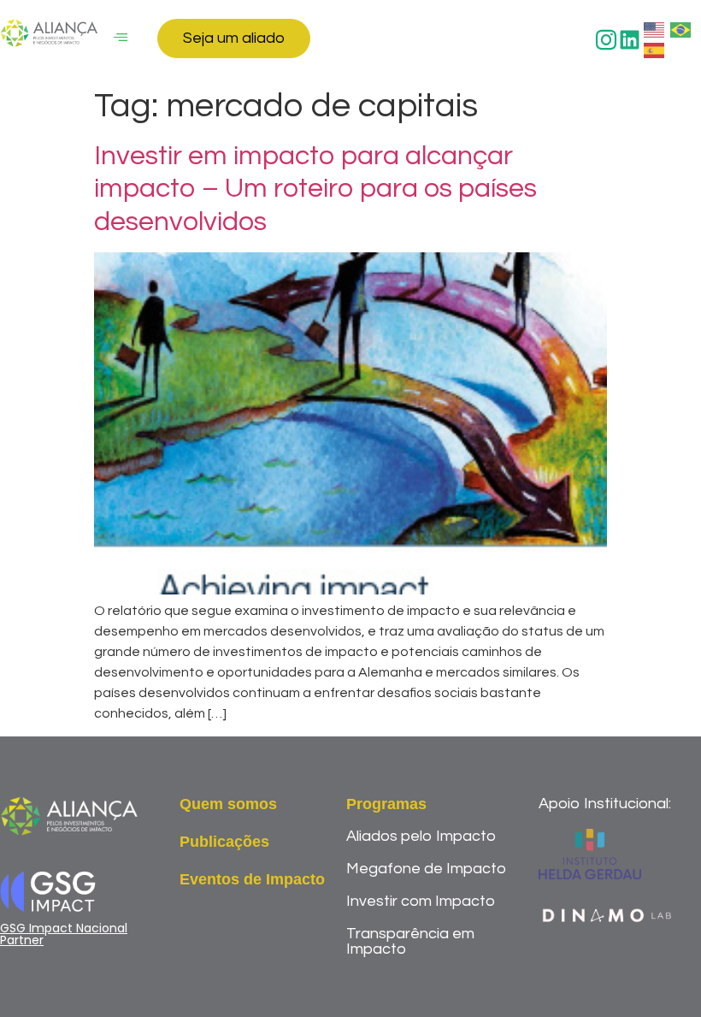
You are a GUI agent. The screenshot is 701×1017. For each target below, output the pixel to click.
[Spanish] (655, 49)
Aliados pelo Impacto (421, 836)
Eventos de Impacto (252, 879)
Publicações (224, 841)
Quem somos (228, 804)
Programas (386, 804)
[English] (655, 29)
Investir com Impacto (420, 901)
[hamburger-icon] (121, 38)
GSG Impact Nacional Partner (63, 934)
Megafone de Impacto (426, 868)
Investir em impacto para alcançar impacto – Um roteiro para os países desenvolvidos (315, 189)
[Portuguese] (681, 29)
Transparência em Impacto (410, 941)
